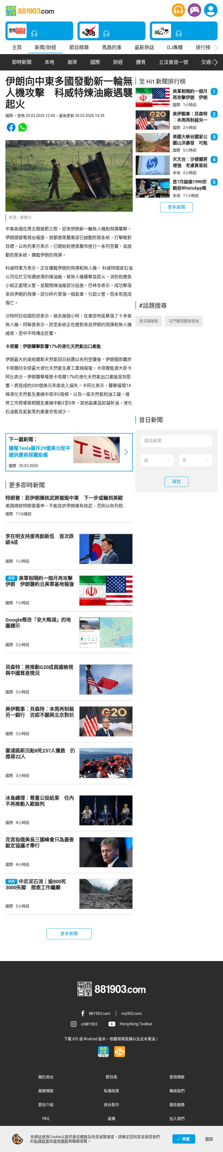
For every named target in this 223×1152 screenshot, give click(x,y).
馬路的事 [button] (112, 47)
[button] (178, 10)
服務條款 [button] (46, 1091)
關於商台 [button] (46, 1077)
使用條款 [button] (177, 1077)
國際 (12, 466)
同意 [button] (186, 1139)
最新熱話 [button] (144, 47)
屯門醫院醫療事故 (184, 321)
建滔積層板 (148, 321)
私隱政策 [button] (111, 1091)
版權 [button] (111, 1118)
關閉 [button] (209, 1139)
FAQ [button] (45, 1118)
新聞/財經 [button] (45, 47)
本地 (176, 173)
